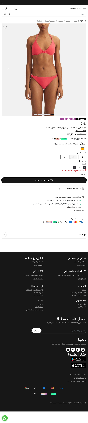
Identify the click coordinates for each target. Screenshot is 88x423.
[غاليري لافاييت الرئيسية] (76, 8)
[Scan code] (5, 14)
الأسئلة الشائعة (38, 295)
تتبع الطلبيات (38, 292)
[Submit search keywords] (9, 14)
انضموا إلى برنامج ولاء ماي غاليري (68, 144)
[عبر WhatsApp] (5, 418)
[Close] (2, 3)
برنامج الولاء (82, 304)
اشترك (36, 330)
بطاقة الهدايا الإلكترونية (78, 292)
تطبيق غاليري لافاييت (79, 295)
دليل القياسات (81, 174)
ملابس (60, 21)
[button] (7, 69)
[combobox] (44, 14)
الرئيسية (76, 21)
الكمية (84, 164)
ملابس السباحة (50, 21)
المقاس (83, 161)
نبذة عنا (40, 304)
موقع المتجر (39, 307)
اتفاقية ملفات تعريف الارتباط (76, 381)
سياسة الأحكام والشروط (78, 374)
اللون (84, 153)
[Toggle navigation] (84, 8)
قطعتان (39, 21)
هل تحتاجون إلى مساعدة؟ (34, 290)
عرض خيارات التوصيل (74, 207)
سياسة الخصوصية (80, 378)
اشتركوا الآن (82, 307)
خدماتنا (84, 290)
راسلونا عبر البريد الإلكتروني (34, 310)
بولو (83, 123)
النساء (68, 21)
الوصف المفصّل (80, 131)
